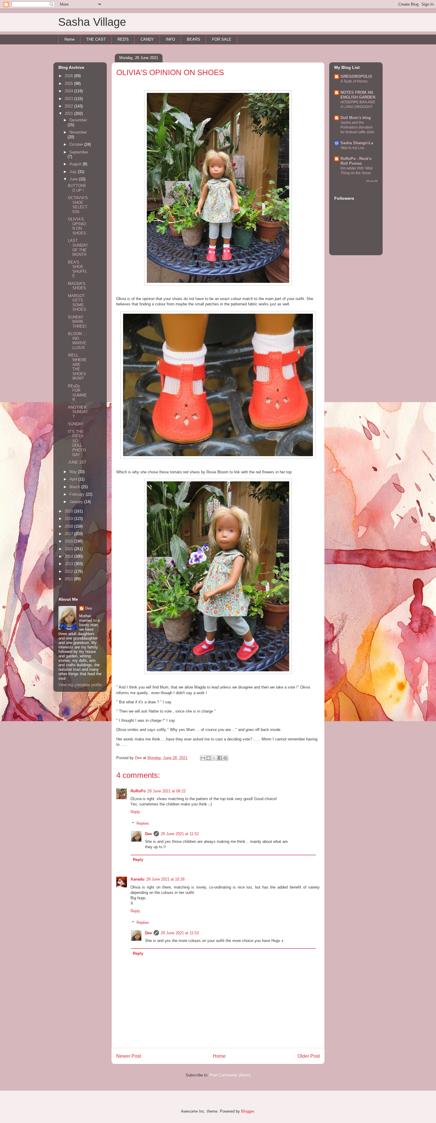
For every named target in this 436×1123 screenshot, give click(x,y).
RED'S (123, 39)
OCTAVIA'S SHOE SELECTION (78, 205)
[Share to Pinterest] (225, 758)
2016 (69, 541)
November (78, 132)
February (77, 494)
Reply (135, 812)
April (73, 479)
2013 (69, 564)
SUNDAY (76, 424)
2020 (69, 511)
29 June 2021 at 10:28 (165, 879)
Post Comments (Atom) (230, 1075)
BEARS (193, 39)
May (73, 471)
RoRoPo (138, 791)
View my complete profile (80, 685)
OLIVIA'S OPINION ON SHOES (77, 226)
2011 (69, 579)
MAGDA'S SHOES (77, 286)
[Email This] (203, 758)
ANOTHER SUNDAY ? (78, 412)
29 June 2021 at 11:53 (180, 933)
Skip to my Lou (352, 148)
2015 (69, 549)
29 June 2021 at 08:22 (166, 791)
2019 (69, 518)
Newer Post (128, 1056)
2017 (69, 534)
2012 (69, 571)
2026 (69, 76)
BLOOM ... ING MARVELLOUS (77, 340)
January (76, 501)
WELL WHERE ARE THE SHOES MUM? (77, 366)
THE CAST (96, 39)
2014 (69, 556)
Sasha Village (92, 22)
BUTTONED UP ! (77, 188)
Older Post (308, 1056)
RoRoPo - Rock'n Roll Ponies (356, 161)
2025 (69, 83)
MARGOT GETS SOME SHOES (77, 303)
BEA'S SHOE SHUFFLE (77, 269)
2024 (69, 91)
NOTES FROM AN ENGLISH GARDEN (357, 94)
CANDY (147, 39)
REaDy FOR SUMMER (77, 393)
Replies (142, 823)
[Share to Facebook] (220, 758)
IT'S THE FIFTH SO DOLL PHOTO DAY (77, 443)
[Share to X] (214, 758)
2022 (69, 106)
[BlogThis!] (208, 758)
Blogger (247, 1111)
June (74, 179)
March (75, 487)
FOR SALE (221, 39)
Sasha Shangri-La (356, 143)
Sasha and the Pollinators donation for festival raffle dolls (357, 127)
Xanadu (137, 879)
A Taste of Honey (353, 81)
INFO (170, 39)
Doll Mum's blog (355, 117)
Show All (372, 181)
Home (69, 39)
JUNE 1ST (77, 462)
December (78, 120)
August (76, 164)
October (76, 144)
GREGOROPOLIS (356, 76)
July (73, 171)
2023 (69, 98)
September (78, 152)
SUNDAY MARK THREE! (77, 322)
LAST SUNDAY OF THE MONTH (78, 247)
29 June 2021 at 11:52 (180, 834)
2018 (69, 526)
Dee (148, 834)
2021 (69, 113)
